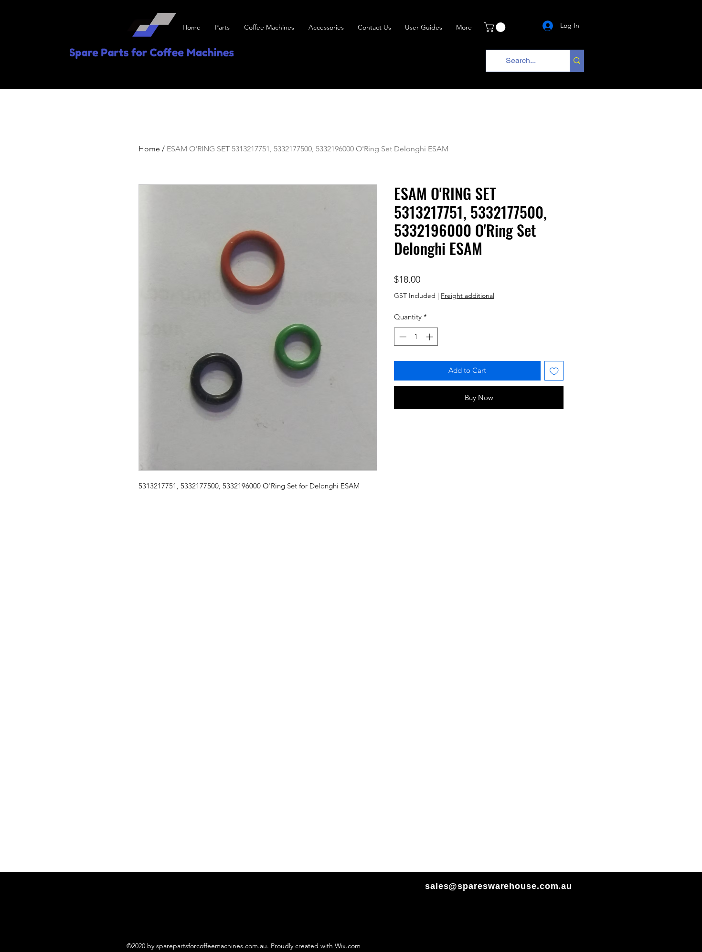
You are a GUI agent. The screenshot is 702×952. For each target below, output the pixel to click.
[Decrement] (401, 337)
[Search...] (577, 61)
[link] (496, 27)
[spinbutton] (416, 337)
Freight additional (467, 295)
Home (149, 148)
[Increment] (430, 337)
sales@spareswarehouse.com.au (498, 886)
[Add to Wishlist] (554, 371)
